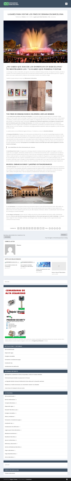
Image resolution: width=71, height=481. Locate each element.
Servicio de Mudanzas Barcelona (13, 447)
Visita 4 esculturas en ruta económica (43, 270)
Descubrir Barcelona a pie (11, 409)
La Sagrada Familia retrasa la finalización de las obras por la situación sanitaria (24, 381)
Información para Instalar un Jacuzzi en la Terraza (17, 378)
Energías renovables (10, 356)
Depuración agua (9, 352)
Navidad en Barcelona (10, 436)
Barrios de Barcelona (10, 399)
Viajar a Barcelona (9, 450)
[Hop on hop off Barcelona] (59, 266)
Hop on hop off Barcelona (58, 272)
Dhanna (24, 17)
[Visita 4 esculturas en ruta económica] (43, 264)
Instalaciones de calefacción (12, 366)
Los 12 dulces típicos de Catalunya (11, 265)
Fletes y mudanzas (9, 416)
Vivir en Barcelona (9, 457)
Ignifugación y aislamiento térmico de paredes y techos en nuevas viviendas (23, 374)
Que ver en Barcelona (10, 440)
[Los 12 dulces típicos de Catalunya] (12, 262)
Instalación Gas (8, 363)
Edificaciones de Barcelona (30, 78)
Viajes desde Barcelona (10, 453)
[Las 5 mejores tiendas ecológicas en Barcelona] (28, 262)
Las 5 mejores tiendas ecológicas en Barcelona (27, 265)
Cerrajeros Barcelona (10, 403)
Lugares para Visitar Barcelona (40, 17)
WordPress (28, 479)
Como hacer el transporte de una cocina (14, 388)
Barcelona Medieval (48, 131)
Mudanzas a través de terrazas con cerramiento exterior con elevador (22, 384)
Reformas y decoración (10, 443)
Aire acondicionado (9, 349)
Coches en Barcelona (10, 473)
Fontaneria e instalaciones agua (13, 359)
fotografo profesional (37, 340)
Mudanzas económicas (10, 433)
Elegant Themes (13, 479)
